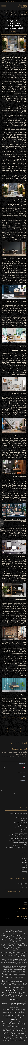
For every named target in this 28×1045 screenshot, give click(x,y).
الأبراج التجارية (24, 844)
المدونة (25, 873)
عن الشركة (24, 859)
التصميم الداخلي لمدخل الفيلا (20, 822)
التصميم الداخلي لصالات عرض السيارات (18, 839)
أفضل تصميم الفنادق (22, 826)
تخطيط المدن (24, 831)
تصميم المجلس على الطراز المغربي (19, 846)
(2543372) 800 (24, 886)
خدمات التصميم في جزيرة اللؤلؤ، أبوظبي (18, 840)
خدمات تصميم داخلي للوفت (21, 817)
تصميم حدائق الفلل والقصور (21, 833)
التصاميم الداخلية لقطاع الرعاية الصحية (18, 813)
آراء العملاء (24, 868)
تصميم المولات (23, 815)
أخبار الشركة (24, 871)
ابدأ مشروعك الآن (14, 730)
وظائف (25, 864)
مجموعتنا (25, 860)
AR (5, 1)
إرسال (14, 793)
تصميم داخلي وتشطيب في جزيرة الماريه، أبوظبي (16, 848)
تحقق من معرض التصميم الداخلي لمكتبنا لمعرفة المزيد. (14, 718)
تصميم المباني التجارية (22, 837)
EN (6, 1)
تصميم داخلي (24, 830)
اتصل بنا (25, 866)
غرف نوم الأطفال (23, 819)
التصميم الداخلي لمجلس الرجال (20, 828)
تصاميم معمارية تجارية (22, 820)
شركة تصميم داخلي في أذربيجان (20, 842)
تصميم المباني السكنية (22, 824)
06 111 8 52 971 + (23, 887)
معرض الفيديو (24, 869)
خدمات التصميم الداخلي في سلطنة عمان (18, 835)
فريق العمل (24, 862)
